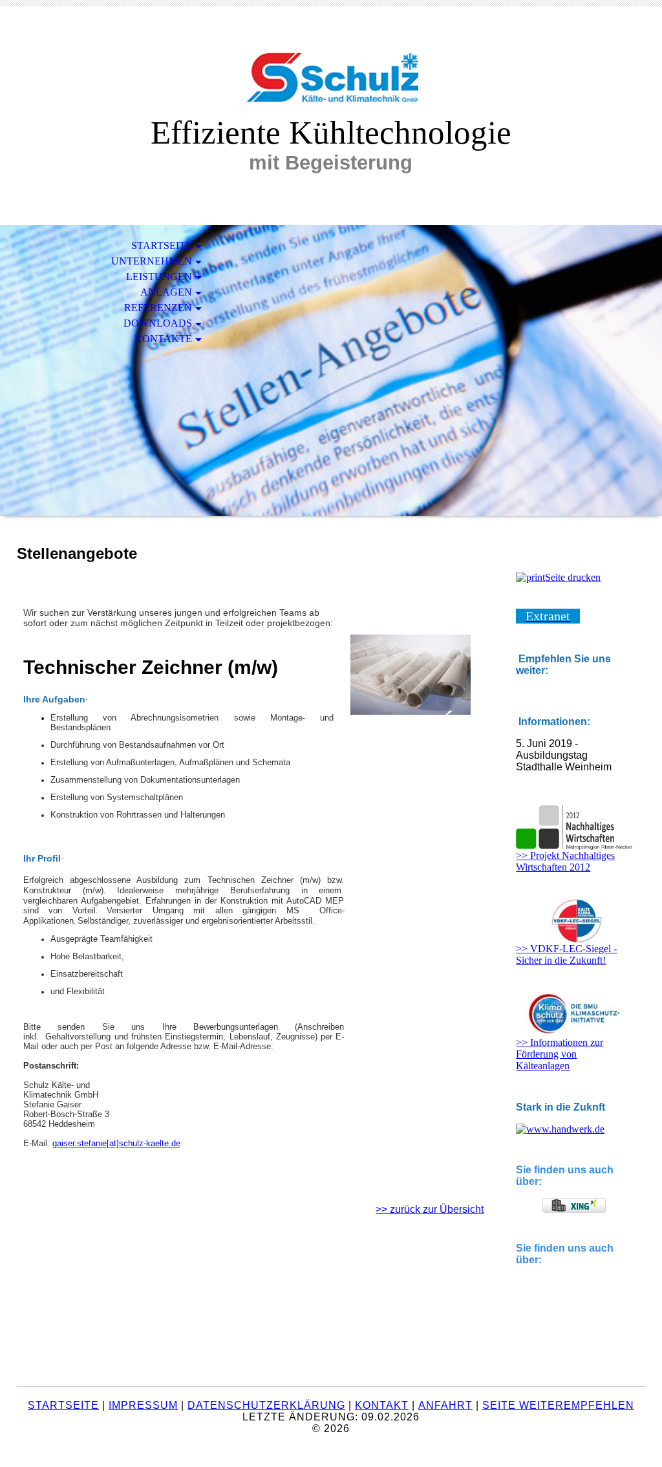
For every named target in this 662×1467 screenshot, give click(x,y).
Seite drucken (573, 577)
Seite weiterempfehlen (558, 1405)
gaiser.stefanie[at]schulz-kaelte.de (116, 1143)
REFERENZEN (158, 307)
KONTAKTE (163, 338)
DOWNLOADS (157, 323)
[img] (331, 69)
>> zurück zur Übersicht (430, 1209)
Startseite (63, 1405)
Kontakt (382, 1405)
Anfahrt (445, 1405)
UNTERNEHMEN (151, 260)
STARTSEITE (161, 245)
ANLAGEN (166, 292)
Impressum (143, 1405)
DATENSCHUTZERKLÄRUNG (266, 1405)
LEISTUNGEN (159, 276)
